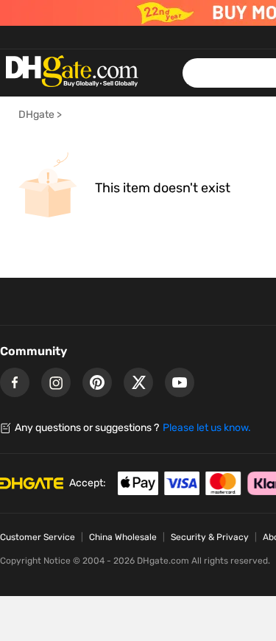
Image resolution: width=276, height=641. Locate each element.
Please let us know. (207, 427)
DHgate (36, 114)
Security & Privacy (210, 537)
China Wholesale (123, 537)
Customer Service (37, 537)
